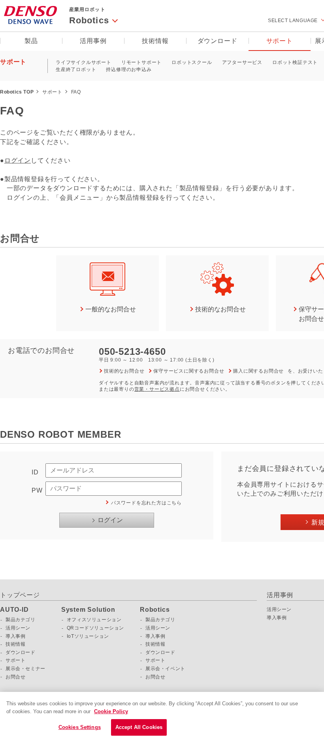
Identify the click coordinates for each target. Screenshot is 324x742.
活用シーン (18, 628)
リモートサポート (141, 62)
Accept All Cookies (138, 727)
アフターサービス (242, 62)
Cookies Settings (79, 727)
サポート (279, 40)
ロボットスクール (191, 62)
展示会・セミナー (25, 668)
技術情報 (155, 40)
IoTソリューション (88, 636)
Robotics (155, 610)
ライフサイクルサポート (83, 62)
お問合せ (15, 677)
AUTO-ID (14, 610)
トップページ (20, 595)
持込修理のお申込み (128, 69)
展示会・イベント (165, 668)
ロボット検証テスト (295, 62)
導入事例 (15, 636)
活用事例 (93, 40)
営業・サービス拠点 (157, 389)
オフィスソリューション (94, 619)
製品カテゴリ (21, 619)
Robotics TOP (17, 92)
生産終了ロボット (76, 69)
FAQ (76, 92)
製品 (31, 40)
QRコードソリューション (95, 628)
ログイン (17, 160)
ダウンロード (217, 40)
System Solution (88, 610)
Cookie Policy (111, 711)
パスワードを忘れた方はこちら (146, 503)
